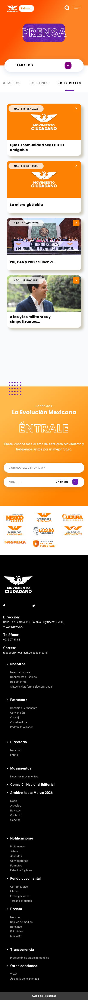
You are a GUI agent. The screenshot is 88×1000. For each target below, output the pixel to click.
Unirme (62, 481)
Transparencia (22, 950)
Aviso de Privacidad (44, 995)
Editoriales (70, 83)
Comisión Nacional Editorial (32, 785)
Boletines (39, 83)
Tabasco (26, 8)
